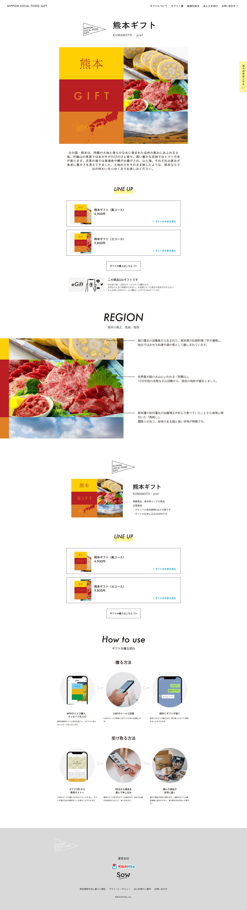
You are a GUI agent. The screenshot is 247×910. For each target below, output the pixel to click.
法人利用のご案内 (142, 889)
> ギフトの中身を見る (164, 221)
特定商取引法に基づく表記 (92, 889)
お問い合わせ (160, 889)
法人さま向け (210, 6)
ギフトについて (159, 6)
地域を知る (193, 6)
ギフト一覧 (177, 6)
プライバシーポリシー (119, 889)
